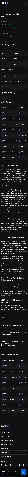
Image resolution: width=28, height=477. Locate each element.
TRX (22, 360)
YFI (5, 382)
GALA (22, 410)
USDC (5, 118)
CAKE (22, 135)
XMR (22, 118)
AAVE (5, 388)
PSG (5, 410)
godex (3, 10)
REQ (5, 113)
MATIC (5, 377)
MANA (22, 151)
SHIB (5, 371)
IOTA (22, 140)
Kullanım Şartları (11, 473)
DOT (22, 388)
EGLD (22, 124)
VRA (22, 399)
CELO (5, 365)
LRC (5, 405)
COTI (5, 129)
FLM (22, 382)
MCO (5, 135)
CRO (22, 146)
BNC (5, 157)
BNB (5, 140)
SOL (5, 107)
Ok (23, 472)
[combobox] (19, 3)
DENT (5, 360)
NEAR (5, 146)
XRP (22, 377)
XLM (22, 129)
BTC (22, 113)
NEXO (22, 365)
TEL (5, 399)
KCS (22, 107)
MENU (24, 3)
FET (5, 151)
